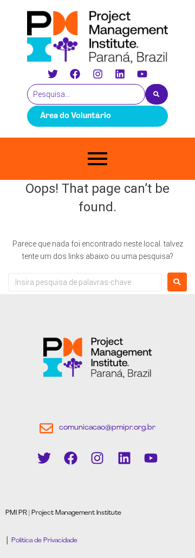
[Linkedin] (119, 73)
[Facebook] (75, 73)
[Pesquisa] (156, 94)
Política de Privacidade (43, 540)
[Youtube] (142, 73)
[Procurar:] (85, 282)
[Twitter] (53, 73)
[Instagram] (97, 73)
